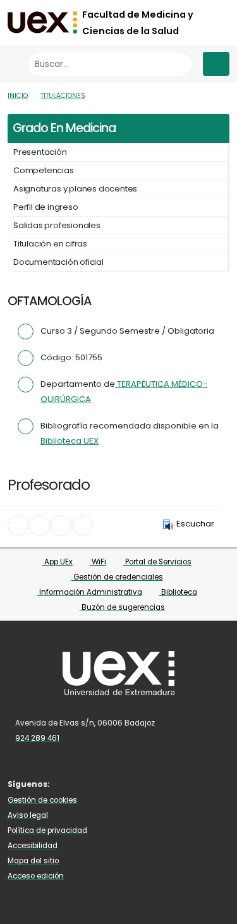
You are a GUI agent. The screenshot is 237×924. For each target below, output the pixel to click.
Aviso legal (28, 815)
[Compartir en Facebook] (18, 525)
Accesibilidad (33, 846)
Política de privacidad (47, 830)
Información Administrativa (89, 592)
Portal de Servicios (157, 562)
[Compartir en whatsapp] (82, 525)
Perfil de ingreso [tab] (45, 207)
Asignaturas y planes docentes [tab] (75, 189)
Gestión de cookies (42, 800)
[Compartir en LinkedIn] (61, 525)
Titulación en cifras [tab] (50, 244)
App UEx (57, 562)
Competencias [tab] (43, 170)
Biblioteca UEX (69, 441)
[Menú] (216, 64)
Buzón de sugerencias (122, 607)
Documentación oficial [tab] (58, 262)
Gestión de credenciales (117, 577)
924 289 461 (37, 738)
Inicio (18, 95)
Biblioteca (178, 592)
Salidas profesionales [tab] (56, 225)
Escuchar (195, 524)
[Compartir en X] (39, 525)
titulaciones (62, 95)
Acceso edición (36, 876)
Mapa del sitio (33, 861)
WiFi (98, 562)
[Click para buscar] (180, 64)
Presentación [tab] (40, 152)
